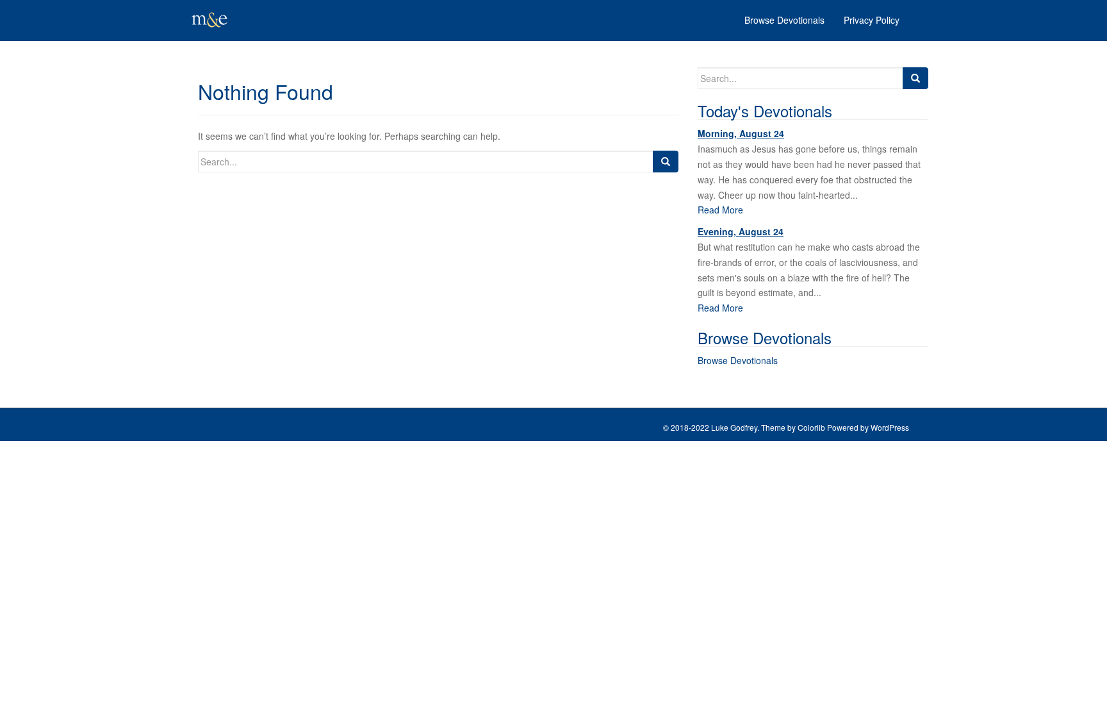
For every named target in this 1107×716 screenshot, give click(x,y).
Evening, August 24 (740, 231)
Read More (720, 209)
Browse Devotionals (738, 360)
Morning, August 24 (741, 133)
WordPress (890, 427)
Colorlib (811, 427)
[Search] (665, 161)
